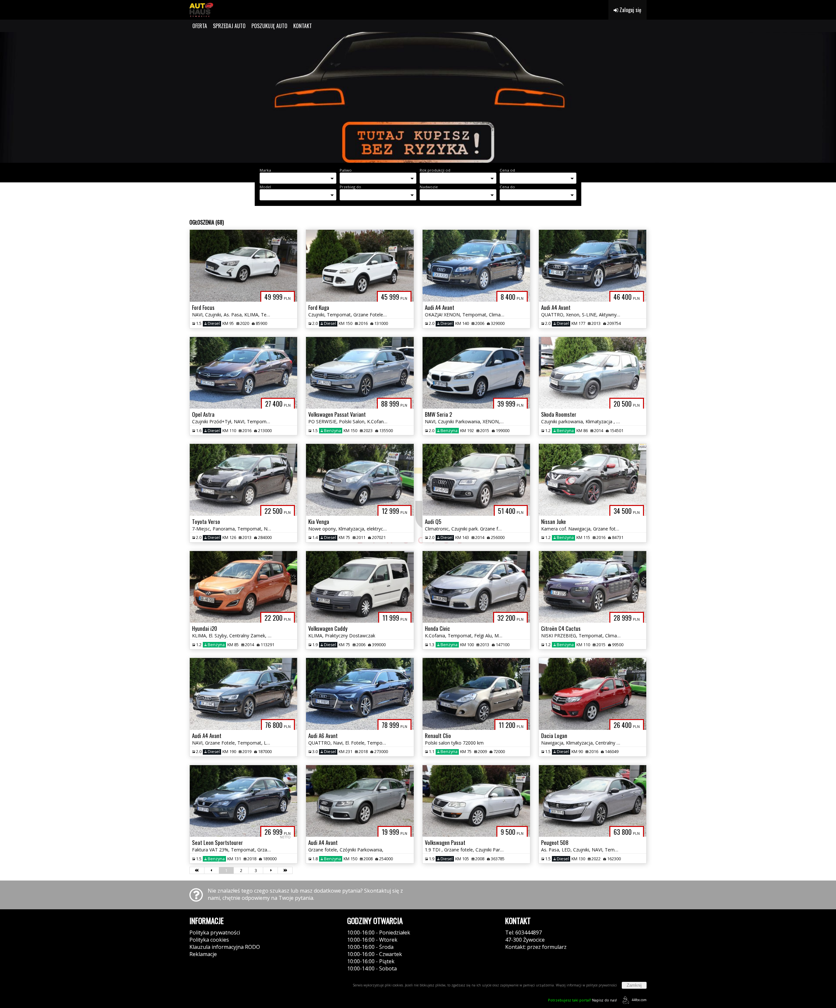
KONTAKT (302, 26)
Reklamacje (203, 954)
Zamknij (634, 985)
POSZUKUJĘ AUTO (269, 26)
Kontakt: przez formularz (536, 946)
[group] (418, 97)
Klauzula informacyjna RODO (224, 946)
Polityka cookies (209, 939)
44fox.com (639, 1000)
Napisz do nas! (582, 1000)
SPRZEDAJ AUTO (229, 26)
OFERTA (199, 26)
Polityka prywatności (214, 932)
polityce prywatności (601, 985)
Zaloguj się (629, 10)
